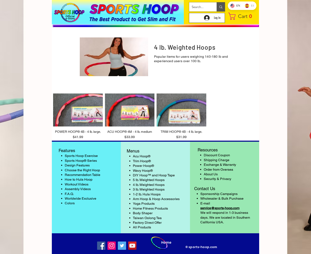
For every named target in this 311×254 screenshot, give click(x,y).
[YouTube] (132, 246)
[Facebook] (101, 246)
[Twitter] (122, 246)
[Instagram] (111, 246)
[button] (242, 16)
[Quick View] (78, 109)
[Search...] (221, 6)
